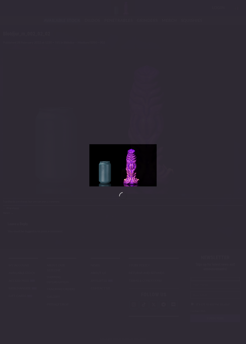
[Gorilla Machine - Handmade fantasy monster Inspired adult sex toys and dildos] (123, 165)
